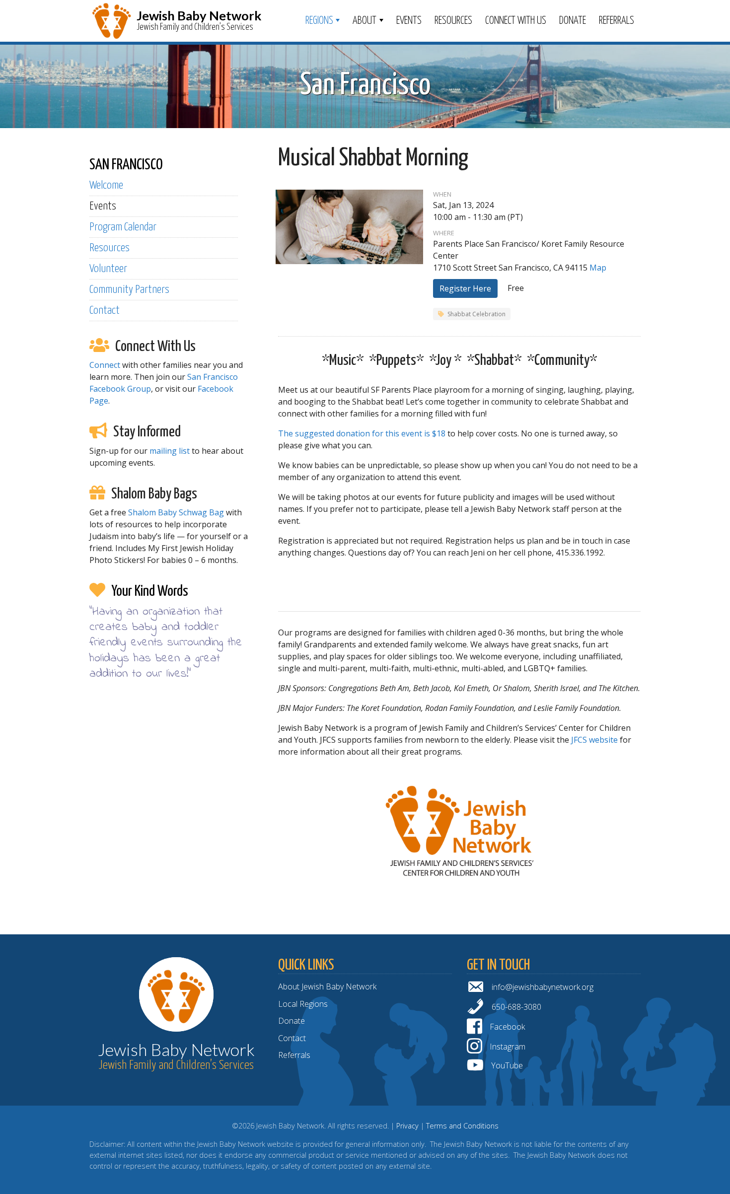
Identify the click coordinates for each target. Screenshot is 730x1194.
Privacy (407, 1125)
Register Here (465, 288)
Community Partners (129, 289)
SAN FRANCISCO (126, 164)
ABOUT (364, 21)
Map (597, 267)
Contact (104, 310)
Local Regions (303, 1003)
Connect (104, 364)
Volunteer (108, 269)
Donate (572, 21)
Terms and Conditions (462, 1125)
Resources (453, 21)
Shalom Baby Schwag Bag (176, 512)
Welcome (106, 185)
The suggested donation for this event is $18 (361, 433)
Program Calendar (122, 227)
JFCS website (594, 739)
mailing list (169, 450)
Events (409, 21)
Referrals (616, 21)
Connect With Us (515, 21)
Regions (319, 21)
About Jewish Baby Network (327, 986)
